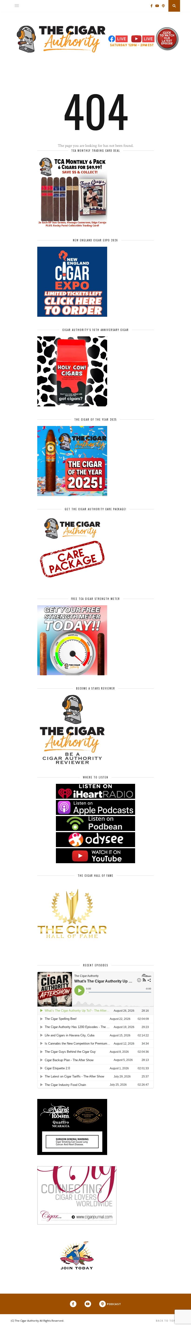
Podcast (114, 1304)
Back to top (166, 1320)
